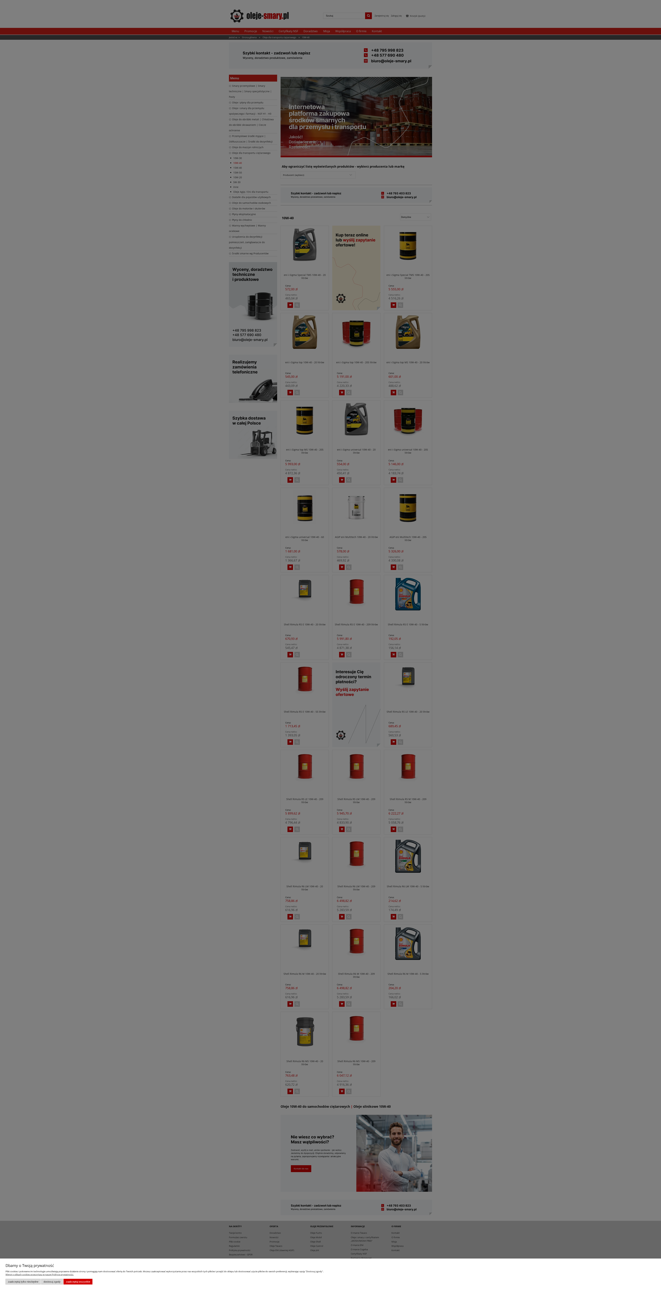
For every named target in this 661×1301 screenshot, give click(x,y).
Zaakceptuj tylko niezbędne (23, 1281)
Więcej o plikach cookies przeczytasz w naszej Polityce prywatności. (40, 1274)
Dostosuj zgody (52, 1281)
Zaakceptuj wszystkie (78, 1281)
